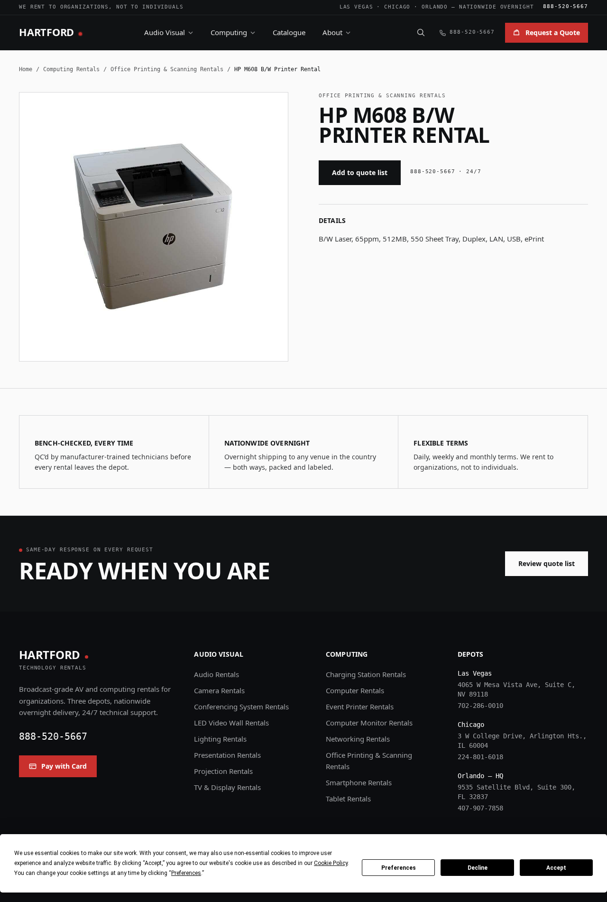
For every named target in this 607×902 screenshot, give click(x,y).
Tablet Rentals (348, 798)
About (332, 32)
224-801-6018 (480, 757)
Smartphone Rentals (359, 782)
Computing (229, 32)
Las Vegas (356, 7)
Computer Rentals (355, 690)
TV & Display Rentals (227, 787)
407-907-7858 (480, 808)
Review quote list (546, 563)
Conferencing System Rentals (241, 706)
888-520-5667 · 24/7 (445, 171)
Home (25, 69)
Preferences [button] (186, 873)
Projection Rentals (223, 771)
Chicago (397, 7)
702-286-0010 (480, 705)
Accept (556, 868)
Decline (477, 868)
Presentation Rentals (227, 755)
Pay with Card (64, 766)
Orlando (435, 7)
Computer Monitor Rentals (369, 722)
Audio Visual (164, 32)
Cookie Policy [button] (331, 863)
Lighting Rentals (220, 739)
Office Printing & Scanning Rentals (166, 69)
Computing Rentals (71, 69)
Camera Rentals (219, 690)
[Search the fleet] (421, 32)
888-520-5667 (565, 6)
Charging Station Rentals (366, 674)
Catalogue (289, 32)
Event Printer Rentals (360, 706)
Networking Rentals (358, 739)
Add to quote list (359, 172)
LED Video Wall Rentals (231, 722)
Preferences (398, 868)
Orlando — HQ (480, 776)
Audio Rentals (216, 674)
